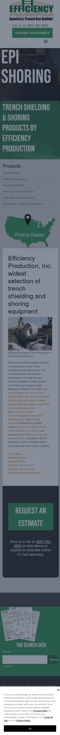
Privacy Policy (40, 710)
